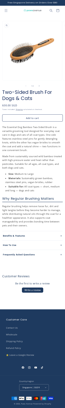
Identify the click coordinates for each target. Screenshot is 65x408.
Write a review (32, 290)
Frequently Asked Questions (19, 254)
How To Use (9, 245)
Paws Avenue (27, 404)
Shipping (19, 109)
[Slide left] (26, 86)
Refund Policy (13, 348)
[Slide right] (39, 86)
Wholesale (11, 334)
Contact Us (12, 327)
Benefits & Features (14, 235)
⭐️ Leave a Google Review (20, 355)
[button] (6, 10)
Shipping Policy (14, 341)
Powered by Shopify (42, 404)
